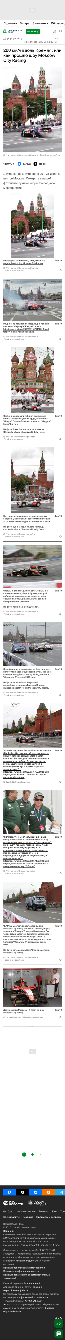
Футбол (7, 1211)
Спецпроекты (11, 1217)
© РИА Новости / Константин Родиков (20, 155)
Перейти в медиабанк (50, 155)
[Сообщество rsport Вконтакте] (35, 1192)
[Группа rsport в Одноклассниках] (48, 1192)
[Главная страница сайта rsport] (20, 31)
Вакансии (8, 1231)
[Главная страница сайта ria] (4, 31)
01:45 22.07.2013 (12, 39)
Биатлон (43, 1211)
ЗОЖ (54, 1211)
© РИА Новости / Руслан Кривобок (19, 437)
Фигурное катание (25, 1211)
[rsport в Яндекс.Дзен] (22, 1192)
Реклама (28, 1217)
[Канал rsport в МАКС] (9, 1192)
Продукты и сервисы (48, 1217)
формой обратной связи (34, 1297)
